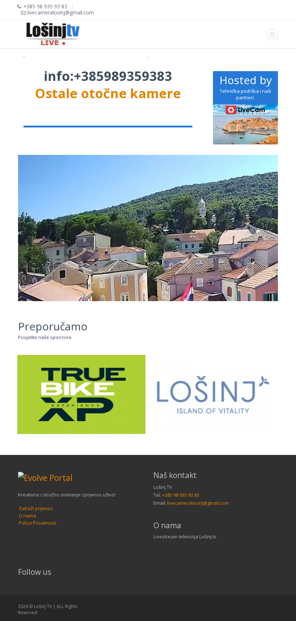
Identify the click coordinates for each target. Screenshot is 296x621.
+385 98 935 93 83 (180, 495)
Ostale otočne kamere (108, 93)
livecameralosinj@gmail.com (198, 503)
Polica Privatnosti (37, 523)
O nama (27, 515)
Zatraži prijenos (36, 508)
